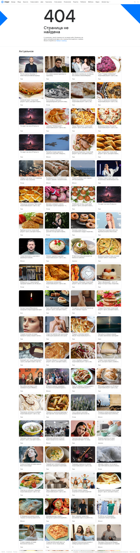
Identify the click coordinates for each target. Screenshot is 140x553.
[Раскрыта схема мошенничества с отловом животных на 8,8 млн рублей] (109, 406)
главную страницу (61, 40)
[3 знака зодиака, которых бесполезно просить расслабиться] (31, 536)
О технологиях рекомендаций (86, 551)
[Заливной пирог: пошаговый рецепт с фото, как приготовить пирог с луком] (31, 94)
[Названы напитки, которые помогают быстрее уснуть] (109, 432)
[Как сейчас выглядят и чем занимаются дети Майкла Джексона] (31, 380)
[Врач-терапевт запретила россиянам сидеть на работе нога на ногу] (83, 510)
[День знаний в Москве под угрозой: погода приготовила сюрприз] (57, 224)
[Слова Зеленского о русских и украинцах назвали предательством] (31, 250)
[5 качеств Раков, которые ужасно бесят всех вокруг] (31, 458)
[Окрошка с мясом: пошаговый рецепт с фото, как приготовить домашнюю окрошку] (31, 432)
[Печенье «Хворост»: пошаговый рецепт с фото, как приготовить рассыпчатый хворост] (57, 354)
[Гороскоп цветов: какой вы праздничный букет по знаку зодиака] (83, 432)
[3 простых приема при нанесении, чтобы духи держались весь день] (57, 328)
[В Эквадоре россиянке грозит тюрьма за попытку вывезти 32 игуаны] (31, 510)
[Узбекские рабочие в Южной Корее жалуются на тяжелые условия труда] (57, 432)
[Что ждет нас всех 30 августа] (31, 120)
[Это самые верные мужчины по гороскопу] (57, 68)
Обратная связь (133, 551)
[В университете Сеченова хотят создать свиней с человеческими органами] (57, 172)
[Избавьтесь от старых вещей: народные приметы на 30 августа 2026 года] (31, 276)
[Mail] (2, 2)
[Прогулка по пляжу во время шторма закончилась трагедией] (109, 328)
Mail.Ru (3, 551)
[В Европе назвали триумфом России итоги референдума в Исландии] (57, 380)
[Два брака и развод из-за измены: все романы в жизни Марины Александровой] (83, 68)
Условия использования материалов (119, 551)
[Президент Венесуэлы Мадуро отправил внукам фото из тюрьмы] (109, 536)
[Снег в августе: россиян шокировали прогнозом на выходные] (83, 406)
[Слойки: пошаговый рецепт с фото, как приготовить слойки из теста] (109, 354)
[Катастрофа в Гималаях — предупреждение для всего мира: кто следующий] (57, 94)
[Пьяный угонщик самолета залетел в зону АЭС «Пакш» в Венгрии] (57, 146)
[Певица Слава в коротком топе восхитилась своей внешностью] (109, 172)
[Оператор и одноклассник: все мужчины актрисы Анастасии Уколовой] (109, 224)
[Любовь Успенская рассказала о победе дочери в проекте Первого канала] (83, 536)
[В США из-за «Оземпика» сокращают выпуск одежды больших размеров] (109, 510)
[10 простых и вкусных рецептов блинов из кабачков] (83, 250)
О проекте (75, 551)
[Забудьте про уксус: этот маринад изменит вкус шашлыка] (31, 172)
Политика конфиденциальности (102, 551)
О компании (9, 551)
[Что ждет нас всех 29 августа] (31, 146)
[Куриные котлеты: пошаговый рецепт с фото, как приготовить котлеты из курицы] (31, 224)
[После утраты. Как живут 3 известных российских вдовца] (31, 68)
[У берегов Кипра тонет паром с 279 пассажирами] (83, 172)
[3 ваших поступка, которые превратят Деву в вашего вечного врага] (31, 328)
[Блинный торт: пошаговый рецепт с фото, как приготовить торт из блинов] (31, 354)
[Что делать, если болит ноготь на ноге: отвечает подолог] (83, 302)
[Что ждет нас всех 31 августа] (109, 198)
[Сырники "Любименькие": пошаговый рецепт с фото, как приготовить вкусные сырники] (57, 120)
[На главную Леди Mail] (6, 2)
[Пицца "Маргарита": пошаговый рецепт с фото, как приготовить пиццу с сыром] (83, 120)
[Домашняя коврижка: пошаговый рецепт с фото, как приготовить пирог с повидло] (109, 484)
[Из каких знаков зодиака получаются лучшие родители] (83, 484)
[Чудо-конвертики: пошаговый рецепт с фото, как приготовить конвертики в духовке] (109, 146)
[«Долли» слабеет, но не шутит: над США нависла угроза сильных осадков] (109, 458)
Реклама (15, 551)
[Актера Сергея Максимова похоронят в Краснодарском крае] (31, 302)
